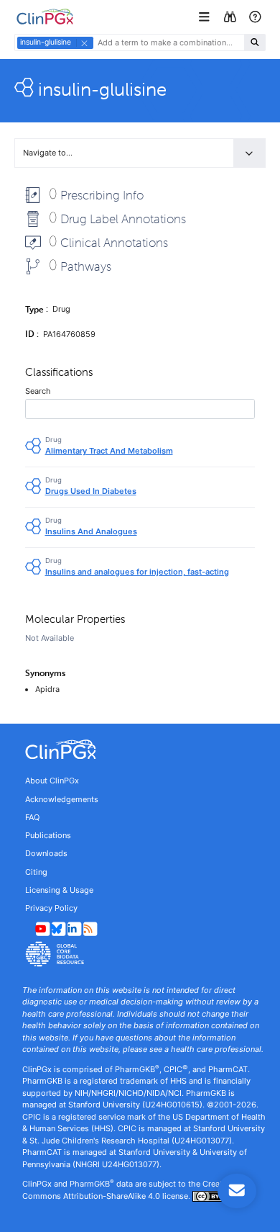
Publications (48, 835)
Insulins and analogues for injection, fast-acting (137, 572)
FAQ (32, 817)
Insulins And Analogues (91, 531)
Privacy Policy (51, 908)
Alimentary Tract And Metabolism (109, 451)
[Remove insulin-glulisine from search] (84, 43)
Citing (36, 872)
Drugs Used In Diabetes (90, 491)
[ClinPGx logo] (140, 749)
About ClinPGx (52, 780)
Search (38, 391)
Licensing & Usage (59, 890)
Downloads (46, 853)
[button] (206, 17)
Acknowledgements (61, 799)
